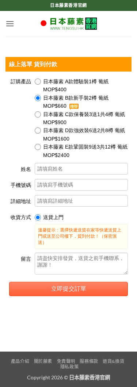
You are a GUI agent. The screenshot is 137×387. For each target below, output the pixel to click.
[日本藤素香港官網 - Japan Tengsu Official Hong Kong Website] (68, 24)
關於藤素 (43, 361)
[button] (9, 23)
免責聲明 (66, 361)
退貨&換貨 (113, 361)
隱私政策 (69, 366)
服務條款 (89, 361)
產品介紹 (20, 361)
